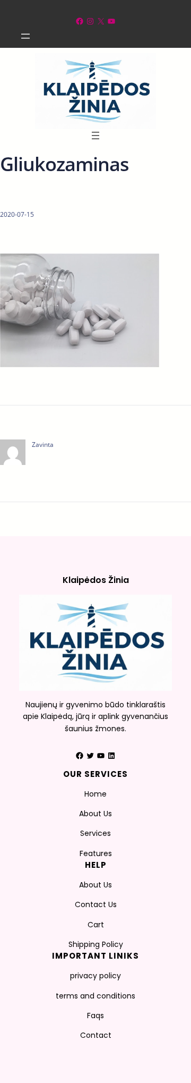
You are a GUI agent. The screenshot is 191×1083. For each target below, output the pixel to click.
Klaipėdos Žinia (96, 580)
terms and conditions (95, 996)
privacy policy (95, 975)
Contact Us (96, 904)
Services (95, 833)
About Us (95, 813)
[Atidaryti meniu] (25, 36)
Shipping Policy (95, 944)
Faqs (95, 1015)
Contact (95, 1035)
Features (96, 853)
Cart (96, 924)
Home (95, 794)
